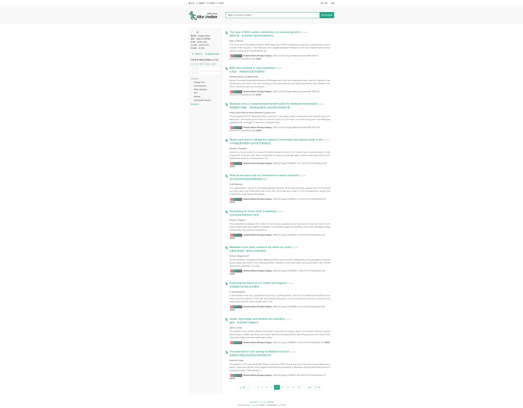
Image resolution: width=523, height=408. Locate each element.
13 (293, 387)
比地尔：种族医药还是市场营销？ (247, 71)
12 (288, 387)
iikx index (255, 405)
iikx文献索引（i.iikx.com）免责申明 (261, 402)
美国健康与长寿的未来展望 (244, 286)
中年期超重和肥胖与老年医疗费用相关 (250, 143)
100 (309, 387)
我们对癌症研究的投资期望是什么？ (249, 179)
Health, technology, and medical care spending (256, 318)
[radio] (199, 82)
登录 (326, 3)
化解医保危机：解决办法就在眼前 (247, 250)
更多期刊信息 (213, 54)
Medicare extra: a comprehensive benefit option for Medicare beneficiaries (273, 103)
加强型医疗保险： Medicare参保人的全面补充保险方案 (259, 107)
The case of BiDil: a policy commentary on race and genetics (264, 32)
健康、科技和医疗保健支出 (244, 322)
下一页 (317, 387)
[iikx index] (203, 15)
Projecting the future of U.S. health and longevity (258, 283)
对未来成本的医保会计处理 (244, 214)
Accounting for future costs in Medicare (253, 211)
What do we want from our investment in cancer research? (264, 175)
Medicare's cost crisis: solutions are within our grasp (260, 247)
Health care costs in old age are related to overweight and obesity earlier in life (275, 139)
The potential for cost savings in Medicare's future (259, 351)
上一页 (242, 387)
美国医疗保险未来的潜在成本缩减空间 (250, 355)
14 (299, 387)
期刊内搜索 (326, 15)
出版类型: (195, 78)
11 (282, 387)
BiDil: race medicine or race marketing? (252, 67)
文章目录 (198, 54)
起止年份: (203, 64)
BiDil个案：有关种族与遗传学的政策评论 (251, 35)
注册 (332, 3)
